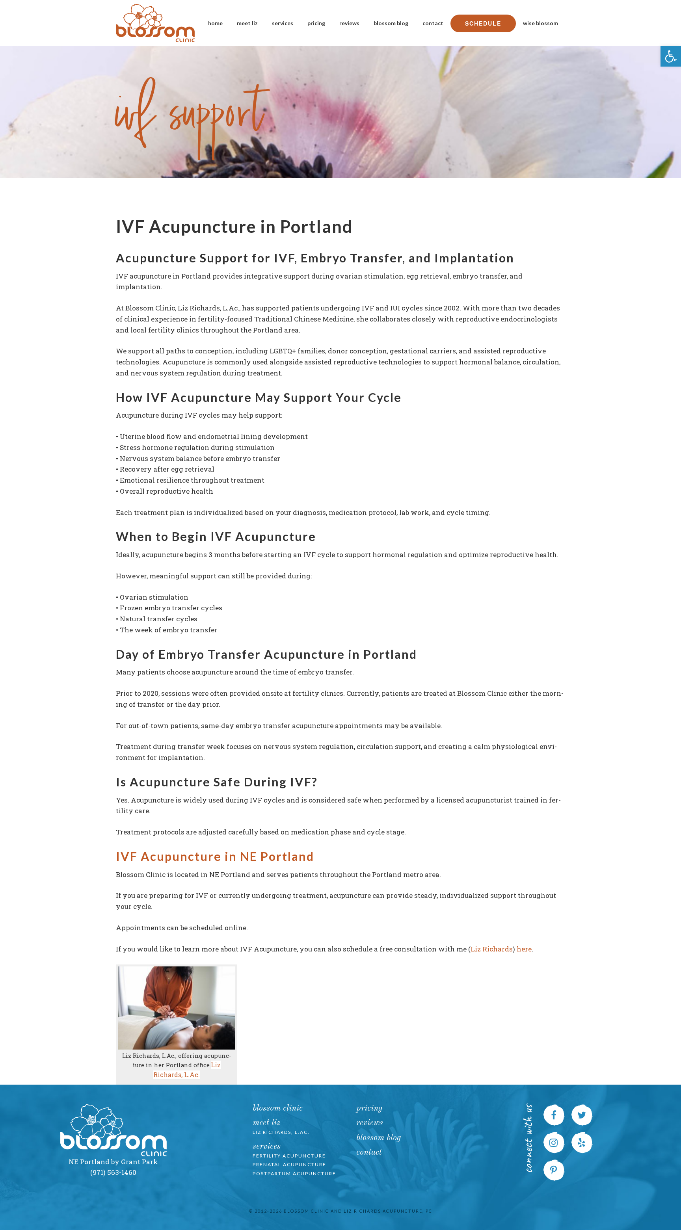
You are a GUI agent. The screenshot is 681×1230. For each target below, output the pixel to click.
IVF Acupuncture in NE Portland (215, 856)
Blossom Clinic (278, 1108)
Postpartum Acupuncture (294, 1173)
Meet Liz (247, 23)
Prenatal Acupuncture (289, 1164)
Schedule (483, 23)
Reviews (349, 23)
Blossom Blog (391, 23)
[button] (671, 56)
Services (282, 23)
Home (215, 23)
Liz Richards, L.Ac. (281, 1132)
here (524, 948)
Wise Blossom (540, 23)
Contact (432, 23)
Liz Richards (492, 948)
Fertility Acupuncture (289, 1156)
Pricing (316, 23)
